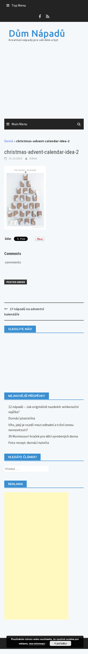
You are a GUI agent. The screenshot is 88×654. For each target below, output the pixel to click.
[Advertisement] (44, 85)
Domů (8, 141)
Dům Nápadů (37, 33)
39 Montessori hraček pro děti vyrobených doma (43, 436)
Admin (33, 158)
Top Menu (19, 5)
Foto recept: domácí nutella (28, 442)
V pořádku (60, 643)
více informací (37, 643)
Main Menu (19, 124)
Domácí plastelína (21, 418)
